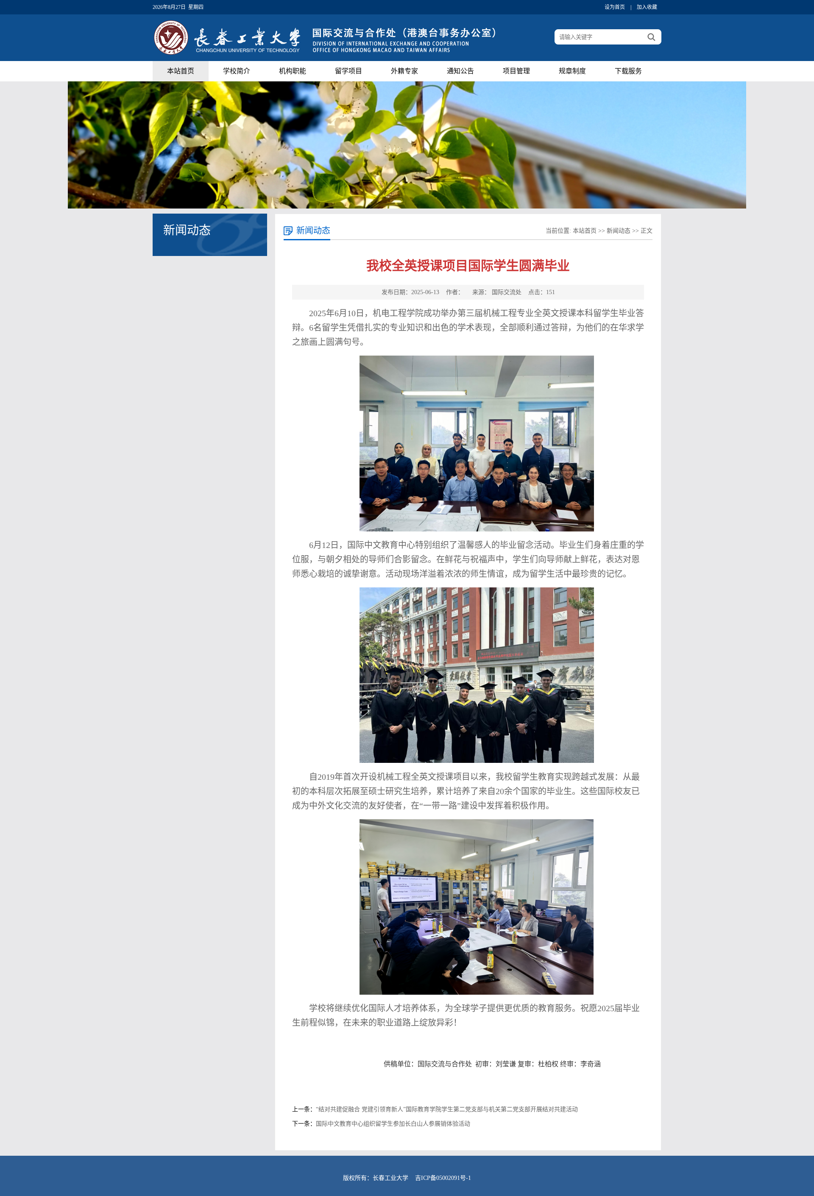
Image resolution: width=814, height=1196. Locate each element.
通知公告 (460, 71)
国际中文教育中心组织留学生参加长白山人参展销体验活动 (393, 1124)
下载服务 (628, 71)
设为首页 (615, 7)
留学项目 (348, 71)
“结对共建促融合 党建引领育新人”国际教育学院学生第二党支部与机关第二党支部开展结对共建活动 (447, 1109)
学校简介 (236, 71)
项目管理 (516, 71)
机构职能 (292, 71)
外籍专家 (404, 71)
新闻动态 (618, 231)
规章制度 (572, 71)
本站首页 (180, 71)
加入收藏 (647, 7)
